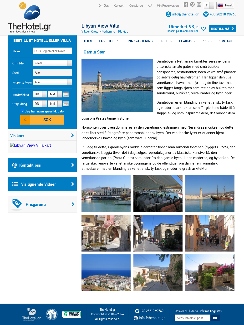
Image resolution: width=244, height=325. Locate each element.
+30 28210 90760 (223, 14)
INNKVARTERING (140, 41)
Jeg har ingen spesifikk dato (44, 111)
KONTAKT (226, 41)
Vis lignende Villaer (38, 184)
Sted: (16, 73)
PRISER (207, 41)
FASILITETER (108, 41)
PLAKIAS (186, 41)
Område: (18, 63)
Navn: (16, 51)
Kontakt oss (30, 165)
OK (215, 318)
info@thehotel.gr (185, 14)
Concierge (136, 5)
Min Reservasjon (168, 5)
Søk (47, 119)
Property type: (22, 82)
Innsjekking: (20, 94)
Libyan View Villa (100, 25)
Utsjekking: (20, 104)
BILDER (167, 41)
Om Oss (104, 5)
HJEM (88, 41)
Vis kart (17, 135)
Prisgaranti (36, 204)
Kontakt (119, 5)
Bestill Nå (220, 29)
